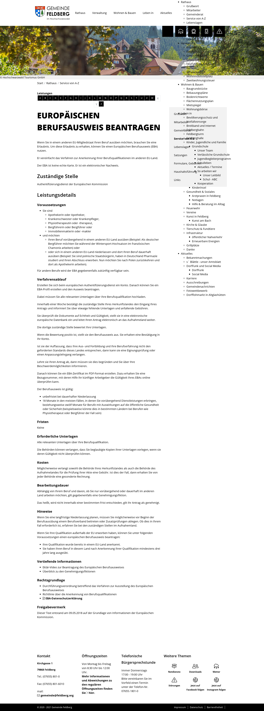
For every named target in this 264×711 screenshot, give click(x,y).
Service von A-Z (196, 18)
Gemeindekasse (196, 55)
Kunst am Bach (201, 220)
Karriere (191, 278)
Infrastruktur (194, 233)
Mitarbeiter (193, 10)
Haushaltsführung (197, 35)
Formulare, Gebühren (200, 31)
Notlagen (198, 200)
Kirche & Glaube (196, 225)
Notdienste (174, 671)
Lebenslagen (194, 22)
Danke (190, 249)
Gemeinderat (194, 14)
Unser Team (205, 150)
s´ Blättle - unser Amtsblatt (203, 262)
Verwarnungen (195, 72)
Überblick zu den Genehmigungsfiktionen (69, 571)
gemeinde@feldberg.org (57, 695)
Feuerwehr (193, 208)
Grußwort (192, 6)
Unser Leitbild (212, 175)
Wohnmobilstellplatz (199, 76)
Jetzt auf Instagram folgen (216, 687)
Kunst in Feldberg (197, 216)
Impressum (180, 707)
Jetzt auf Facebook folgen (195, 687)
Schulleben (204, 163)
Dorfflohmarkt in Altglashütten (206, 295)
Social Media (200, 274)
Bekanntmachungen (199, 258)
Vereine (191, 212)
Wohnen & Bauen (125, 13)
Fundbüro (192, 51)
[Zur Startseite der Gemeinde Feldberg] (52, 13)
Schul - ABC (210, 179)
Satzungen (193, 27)
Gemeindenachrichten (200, 286)
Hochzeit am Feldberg (200, 64)
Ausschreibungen (197, 282)
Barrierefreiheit (215, 707)
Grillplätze (192, 245)
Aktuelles (166, 13)
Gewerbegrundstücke (200, 60)
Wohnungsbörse (196, 109)
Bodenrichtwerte (197, 97)
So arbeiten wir (207, 171)
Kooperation (205, 183)
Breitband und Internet (200, 126)
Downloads (195, 671)
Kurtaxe (191, 68)
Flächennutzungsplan (199, 101)
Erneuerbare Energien (206, 241)
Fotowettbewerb (196, 291)
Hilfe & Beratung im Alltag (208, 204)
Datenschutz (196, 707)
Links (189, 39)
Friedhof (191, 47)
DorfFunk (198, 270)
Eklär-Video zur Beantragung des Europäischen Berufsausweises (83, 567)
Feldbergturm (195, 134)
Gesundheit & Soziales (200, 192)
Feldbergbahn (195, 130)
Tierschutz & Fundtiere (200, 229)
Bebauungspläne (197, 93)
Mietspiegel (193, 105)
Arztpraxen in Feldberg (206, 196)
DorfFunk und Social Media (203, 266)
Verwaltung (99, 13)
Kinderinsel (199, 187)
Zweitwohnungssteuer (200, 80)
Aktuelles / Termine (209, 167)
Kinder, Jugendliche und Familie (206, 142)
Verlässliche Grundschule (213, 154)
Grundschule (200, 146)
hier (91, 693)
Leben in (148, 13)
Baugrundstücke (196, 88)
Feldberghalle (195, 138)
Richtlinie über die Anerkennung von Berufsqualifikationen (80, 594)
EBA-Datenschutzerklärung (64, 598)
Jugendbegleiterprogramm (214, 159)
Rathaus (80, 13)
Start (40, 83)
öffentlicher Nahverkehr (207, 237)
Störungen (174, 685)
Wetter (216, 671)
